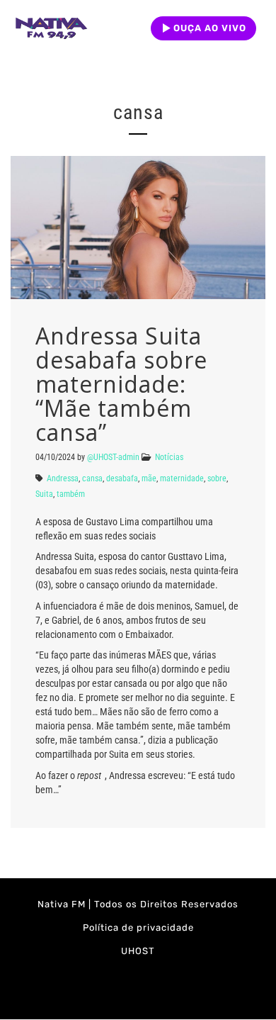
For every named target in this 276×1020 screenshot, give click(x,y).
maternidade (182, 478)
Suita (44, 494)
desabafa (122, 478)
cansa (92, 478)
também (71, 494)
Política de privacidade (138, 927)
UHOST (138, 951)
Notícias (169, 457)
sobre (216, 478)
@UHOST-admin (113, 457)
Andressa (63, 478)
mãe (149, 478)
